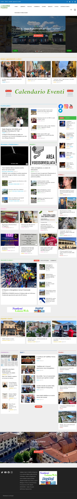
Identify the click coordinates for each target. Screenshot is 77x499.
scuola (61, 371)
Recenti (68, 118)
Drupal (11, 495)
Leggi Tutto (39, 451)
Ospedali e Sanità (65, 6)
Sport (38, 360)
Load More (38, 406)
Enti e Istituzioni (40, 112)
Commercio (37, 6)
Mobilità (50, 6)
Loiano (2, 1)
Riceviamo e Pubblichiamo (21, 13)
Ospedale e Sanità (6, 341)
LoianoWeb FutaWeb (5, 7)
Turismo (4, 82)
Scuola (56, 6)
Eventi (29, 80)
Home (16, 6)
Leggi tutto (39, 38)
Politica (29, 6)
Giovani (44, 6)
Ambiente (23, 6)
